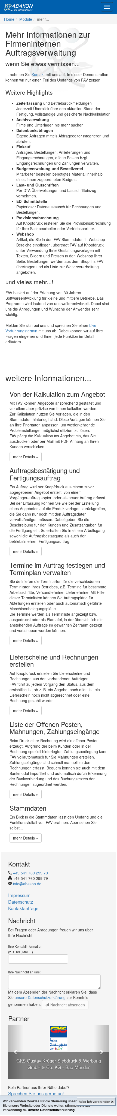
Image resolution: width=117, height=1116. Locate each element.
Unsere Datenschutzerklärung (51, 1109)
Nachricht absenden (67, 1004)
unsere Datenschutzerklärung (40, 997)
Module (25, 19)
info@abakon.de (27, 883)
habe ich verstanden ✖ (96, 1101)
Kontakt (38, 74)
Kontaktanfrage (23, 908)
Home (9, 19)
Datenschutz (20, 901)
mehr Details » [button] (25, 456)
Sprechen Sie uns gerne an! (36, 1093)
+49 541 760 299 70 (30, 873)
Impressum (19, 895)
